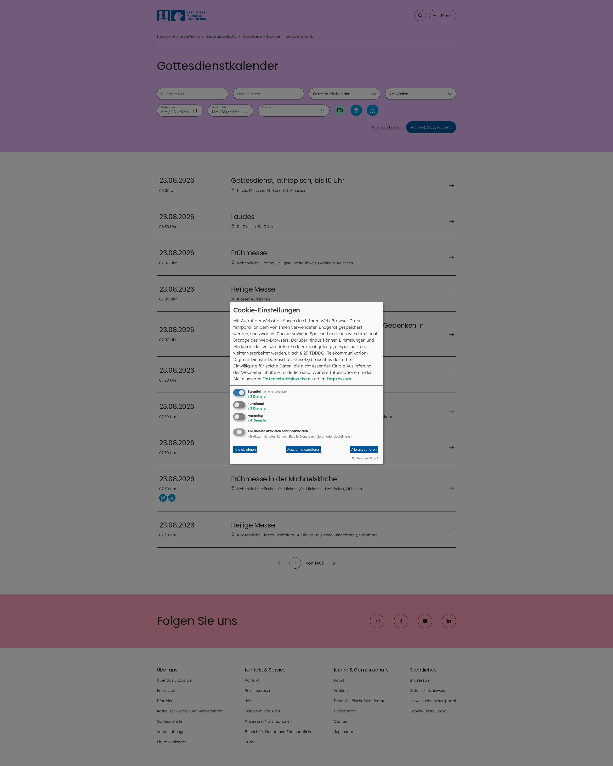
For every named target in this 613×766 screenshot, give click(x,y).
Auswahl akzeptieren (303, 449)
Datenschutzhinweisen (286, 379)
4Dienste (257, 420)
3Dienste (257, 396)
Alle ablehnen (245, 449)
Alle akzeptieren (364, 449)
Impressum (339, 379)
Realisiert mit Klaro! (365, 458)
